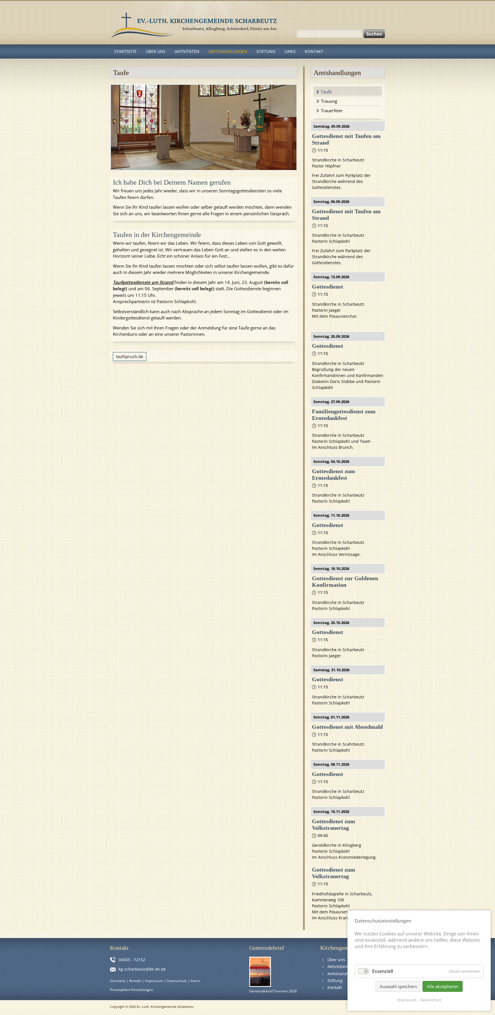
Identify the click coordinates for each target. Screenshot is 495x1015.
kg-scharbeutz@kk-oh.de (142, 969)
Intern (195, 980)
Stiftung (335, 980)
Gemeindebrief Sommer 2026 (273, 991)
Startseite (117, 980)
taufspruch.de (129, 356)
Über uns (336, 959)
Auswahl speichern (398, 986)
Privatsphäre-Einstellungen (131, 989)
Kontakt (135, 980)
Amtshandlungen (344, 973)
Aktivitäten (337, 966)
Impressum (154, 980)
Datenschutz (177, 980)
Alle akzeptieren (442, 986)
